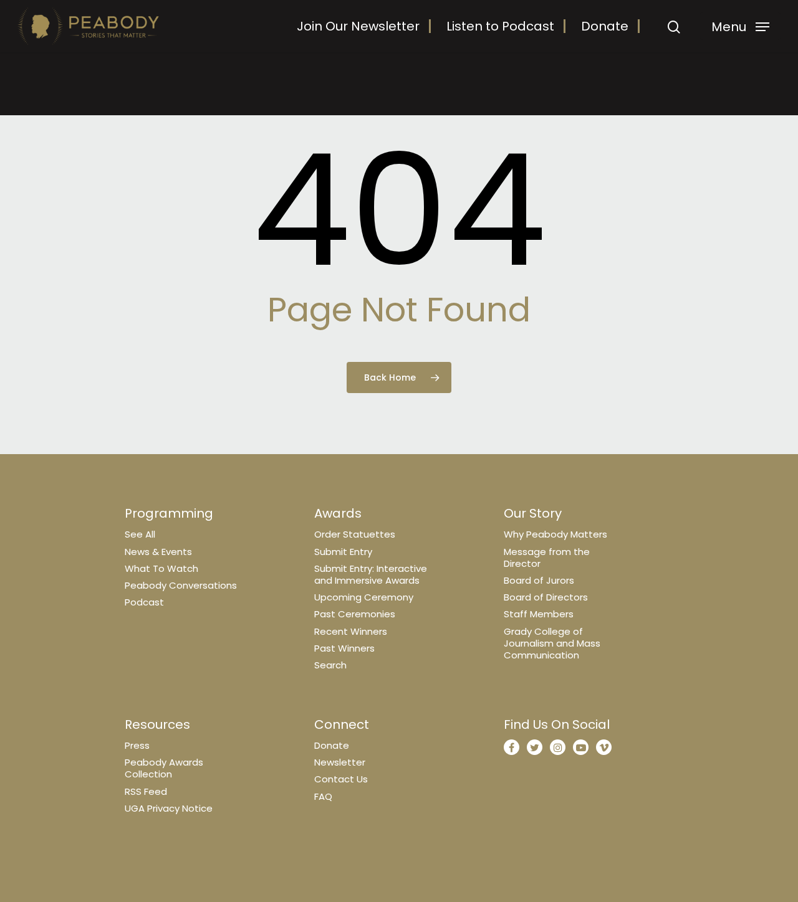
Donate (604, 26)
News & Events (158, 551)
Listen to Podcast (500, 26)
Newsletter (339, 762)
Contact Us (341, 779)
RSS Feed (146, 791)
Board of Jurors (539, 580)
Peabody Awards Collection (164, 768)
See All (140, 534)
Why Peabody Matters (555, 534)
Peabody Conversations (181, 585)
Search (330, 665)
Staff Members (539, 613)
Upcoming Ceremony (363, 597)
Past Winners (344, 648)
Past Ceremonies (354, 613)
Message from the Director (547, 557)
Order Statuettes (354, 534)
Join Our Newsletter (358, 26)
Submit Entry (343, 551)
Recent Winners (350, 631)
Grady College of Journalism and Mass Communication (552, 643)
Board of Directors (546, 597)
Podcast (144, 602)
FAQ (323, 796)
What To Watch (161, 568)
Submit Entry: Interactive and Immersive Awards (370, 574)
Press (137, 745)
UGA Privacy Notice (169, 808)
